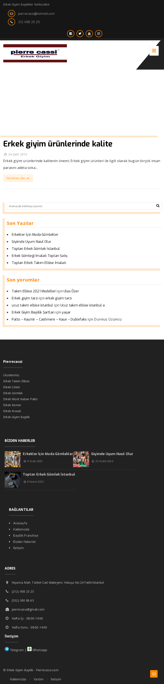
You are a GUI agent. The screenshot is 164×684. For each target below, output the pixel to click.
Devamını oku (16, 178)
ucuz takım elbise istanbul (32, 305)
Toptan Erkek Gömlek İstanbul (36, 248)
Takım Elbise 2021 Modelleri (34, 291)
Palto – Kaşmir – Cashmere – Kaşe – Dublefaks (49, 319)
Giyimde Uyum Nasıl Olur (31, 241)
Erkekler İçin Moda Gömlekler (35, 234)
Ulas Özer (71, 291)
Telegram (16, 650)
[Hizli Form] (154, 674)
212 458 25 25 (29, 22)
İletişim (18, 548)
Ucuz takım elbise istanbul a (82, 305)
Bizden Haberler (24, 542)
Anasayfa (20, 523)
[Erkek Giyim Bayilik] (35, 61)
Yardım (39, 679)
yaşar (66, 312)
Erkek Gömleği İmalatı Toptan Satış (39, 255)
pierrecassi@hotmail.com (36, 14)
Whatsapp (39, 650)
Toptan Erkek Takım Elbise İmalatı (39, 263)
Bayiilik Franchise (25, 536)
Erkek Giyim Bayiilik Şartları (33, 312)
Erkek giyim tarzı (25, 298)
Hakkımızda (21, 529)
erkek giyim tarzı (58, 298)
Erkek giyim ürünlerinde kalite (58, 144)
